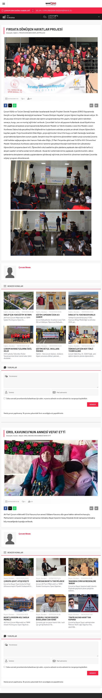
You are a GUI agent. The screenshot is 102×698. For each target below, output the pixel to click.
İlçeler (16, 435)
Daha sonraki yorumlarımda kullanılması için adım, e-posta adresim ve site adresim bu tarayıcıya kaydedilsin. (46, 398)
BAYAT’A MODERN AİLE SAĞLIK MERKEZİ (16, 618)
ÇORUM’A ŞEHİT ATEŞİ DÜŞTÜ (16, 581)
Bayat (21, 435)
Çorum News (25, 267)
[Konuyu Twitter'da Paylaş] (10, 105)
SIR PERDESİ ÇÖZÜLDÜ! (45, 10)
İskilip (18, 312)
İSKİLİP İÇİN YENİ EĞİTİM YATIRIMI (18, 315)
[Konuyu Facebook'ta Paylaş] (5, 105)
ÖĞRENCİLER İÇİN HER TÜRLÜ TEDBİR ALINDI (80, 350)
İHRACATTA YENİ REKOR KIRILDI (81, 315)
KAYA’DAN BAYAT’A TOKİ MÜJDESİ (50, 581)
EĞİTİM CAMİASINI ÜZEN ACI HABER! (48, 316)
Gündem (12, 312)
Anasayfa (9, 33)
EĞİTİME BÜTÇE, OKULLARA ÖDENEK (47, 350)
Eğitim (16, 33)
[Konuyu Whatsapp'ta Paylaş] (14, 105)
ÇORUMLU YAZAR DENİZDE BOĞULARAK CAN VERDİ (47, 618)
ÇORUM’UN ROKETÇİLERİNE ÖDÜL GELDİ (18, 350)
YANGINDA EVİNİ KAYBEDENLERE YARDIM (82, 582)
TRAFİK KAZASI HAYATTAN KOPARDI (79, 618)
